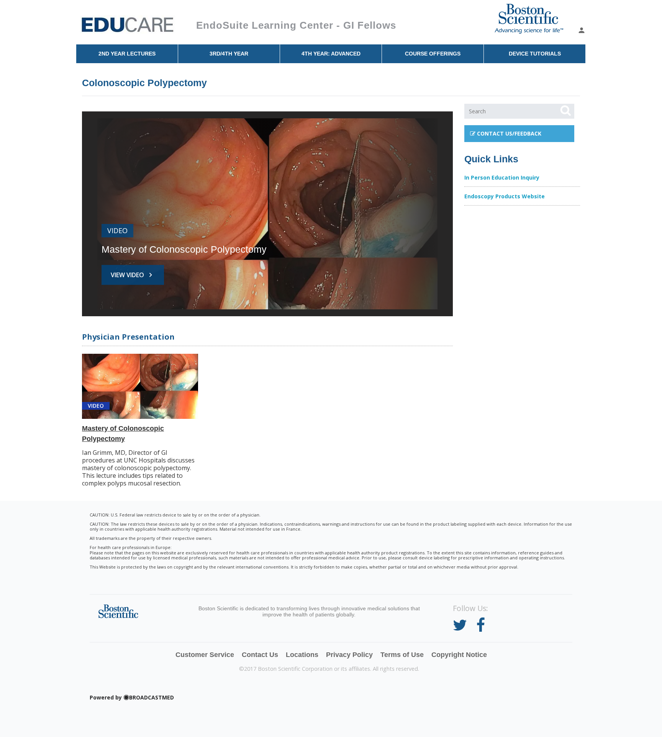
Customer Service (204, 655)
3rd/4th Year (229, 54)
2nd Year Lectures (127, 54)
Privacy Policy (349, 655)
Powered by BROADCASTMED (132, 697)
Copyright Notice (459, 655)
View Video (133, 275)
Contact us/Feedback (508, 133)
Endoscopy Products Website (504, 196)
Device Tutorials (535, 54)
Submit (565, 111)
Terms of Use (402, 655)
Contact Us (260, 655)
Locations (302, 655)
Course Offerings (432, 54)
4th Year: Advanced (331, 54)
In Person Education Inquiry (501, 177)
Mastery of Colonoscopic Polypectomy (184, 249)
